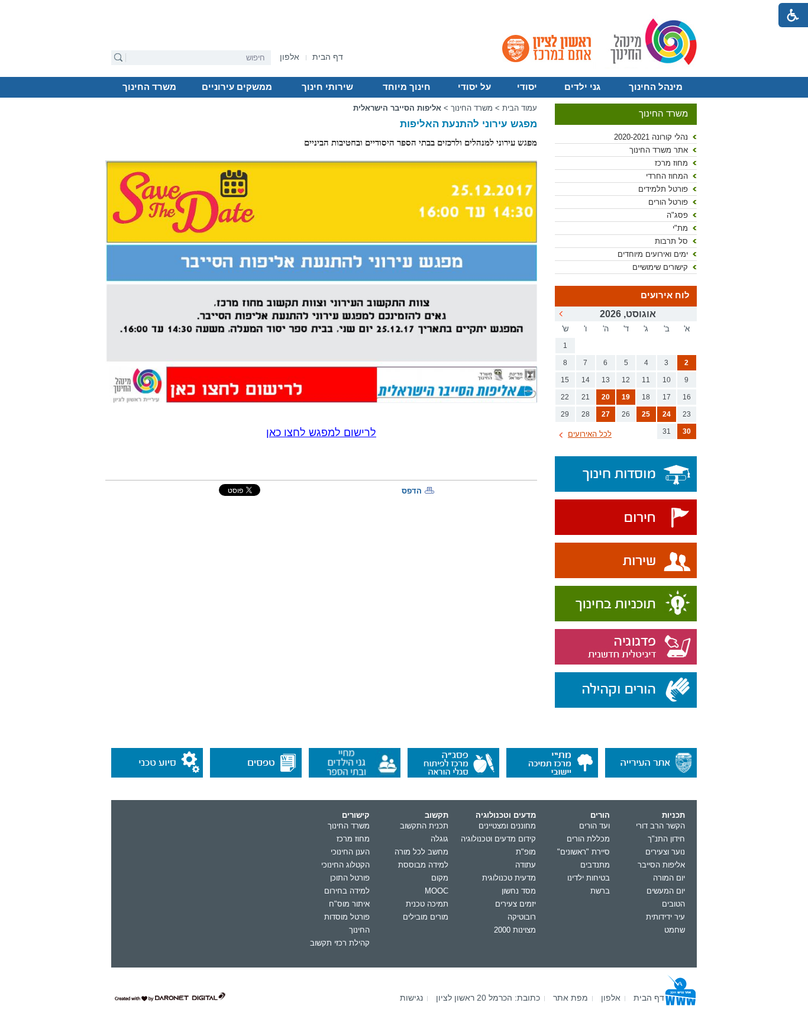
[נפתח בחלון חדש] (626, 518)
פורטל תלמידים (663, 189)
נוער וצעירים (665, 851)
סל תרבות (671, 241)
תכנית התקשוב (424, 825)
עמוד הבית (519, 108)
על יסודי (474, 87)
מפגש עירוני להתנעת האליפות (468, 124)
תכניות (673, 815)
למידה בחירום (347, 890)
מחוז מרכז (671, 163)
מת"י (680, 228)
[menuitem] (289, 57)
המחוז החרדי (667, 176)
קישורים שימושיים (660, 267)
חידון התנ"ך (666, 838)
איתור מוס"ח (349, 903)
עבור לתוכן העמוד (404, 9)
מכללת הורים (588, 838)
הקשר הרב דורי (660, 825)
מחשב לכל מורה (421, 851)
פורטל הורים (668, 202)
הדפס (412, 490)
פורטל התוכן (350, 877)
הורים (600, 815)
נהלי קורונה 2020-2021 (651, 137)
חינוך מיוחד (407, 87)
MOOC (436, 890)
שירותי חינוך (327, 87)
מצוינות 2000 (515, 930)
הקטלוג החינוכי (345, 864)
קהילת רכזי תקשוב (340, 943)
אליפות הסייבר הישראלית (397, 108)
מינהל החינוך (656, 87)
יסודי (527, 87)
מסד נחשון (519, 890)
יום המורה (669, 877)
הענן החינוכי (350, 851)
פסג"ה (677, 215)
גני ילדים (582, 87)
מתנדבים (595, 864)
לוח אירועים (665, 295)
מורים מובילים (425, 916)
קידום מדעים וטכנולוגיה (498, 838)
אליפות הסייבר (661, 864)
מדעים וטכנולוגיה (506, 815)
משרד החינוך (149, 87)
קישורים (356, 815)
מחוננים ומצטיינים (507, 825)
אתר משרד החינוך (658, 150)
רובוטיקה (522, 916)
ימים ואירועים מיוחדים (653, 254)
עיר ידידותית (665, 916)
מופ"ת (526, 851)
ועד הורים (594, 825)
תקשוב (436, 815)
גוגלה (439, 838)
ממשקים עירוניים (237, 87)
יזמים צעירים (515, 903)
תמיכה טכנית (427, 903)
